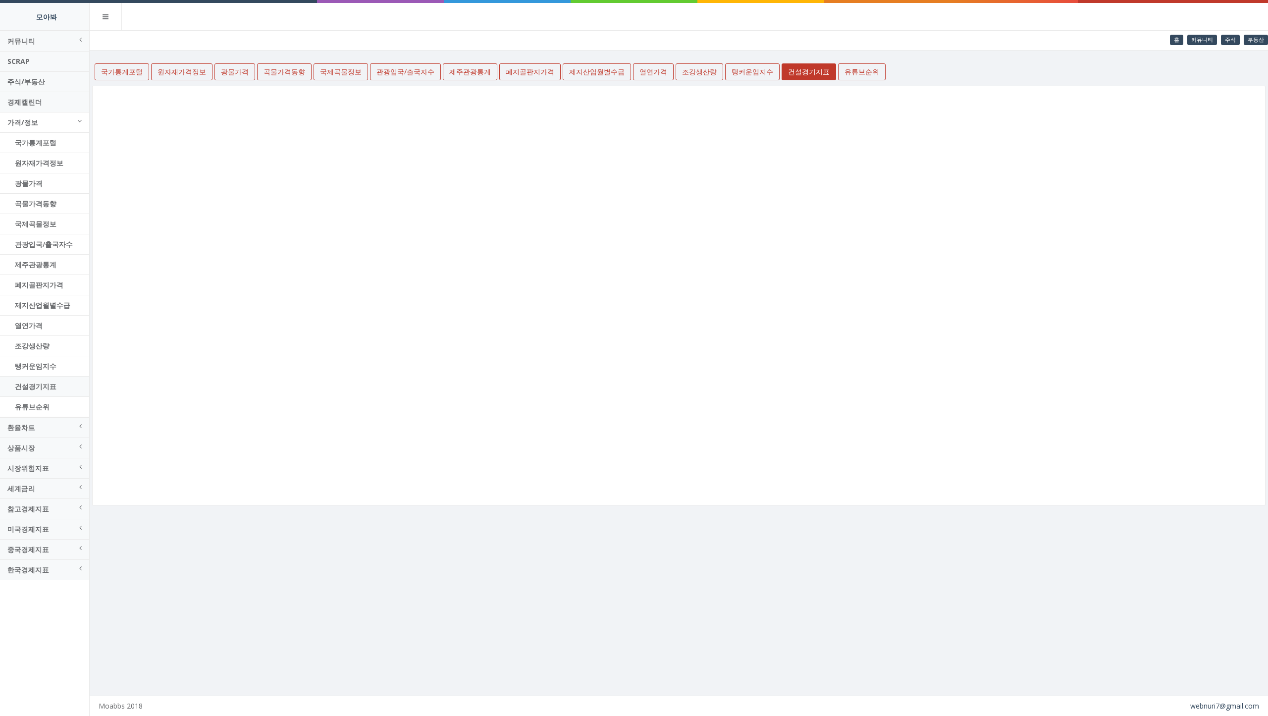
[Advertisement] (679, 597)
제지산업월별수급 (42, 305)
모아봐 (46, 16)
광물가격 (29, 183)
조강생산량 (32, 345)
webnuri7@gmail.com (1224, 706)
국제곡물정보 (35, 223)
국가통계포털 (35, 142)
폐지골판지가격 (39, 284)
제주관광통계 (35, 264)
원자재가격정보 (39, 162)
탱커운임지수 (35, 366)
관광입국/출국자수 (44, 244)
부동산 (1256, 39)
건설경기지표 (35, 386)
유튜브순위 (32, 406)
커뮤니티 (1202, 39)
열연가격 (29, 325)
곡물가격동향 (35, 203)
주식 (1230, 39)
